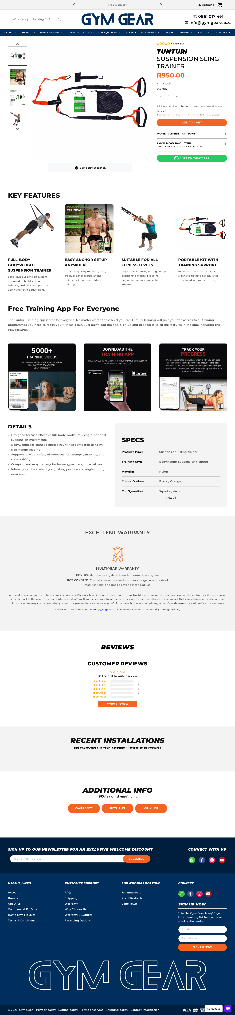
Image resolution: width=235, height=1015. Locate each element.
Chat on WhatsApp (195, 158)
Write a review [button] (117, 703)
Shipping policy (117, 1009)
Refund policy (68, 1009)
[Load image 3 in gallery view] (17, 97)
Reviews (117, 647)
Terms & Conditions (21, 920)
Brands (13, 898)
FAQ (68, 892)
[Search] (57, 19)
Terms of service (91, 1009)
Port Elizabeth (131, 898)
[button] (220, 4)
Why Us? (151, 808)
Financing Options (78, 920)
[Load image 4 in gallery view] (17, 118)
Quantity (162, 88)
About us (14, 903)
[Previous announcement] (74, 5)
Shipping (71, 898)
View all (171, 497)
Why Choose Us (75, 909)
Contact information (145, 1009)
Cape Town (129, 903)
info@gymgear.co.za (105, 609)
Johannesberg (131, 892)
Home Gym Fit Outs (21, 914)
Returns (117, 808)
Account (14, 892)
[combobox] (37, 19)
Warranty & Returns (79, 914)
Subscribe (136, 858)
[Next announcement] (160, 5)
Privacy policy (46, 1009)
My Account (205, 4)
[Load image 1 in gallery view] (17, 56)
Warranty (84, 808)
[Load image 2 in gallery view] (17, 77)
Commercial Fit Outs (22, 909)
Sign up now (202, 947)
